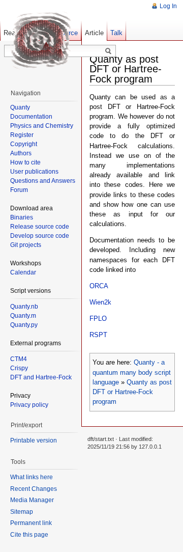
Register (22, 135)
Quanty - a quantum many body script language (132, 371)
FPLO (98, 318)
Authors (21, 153)
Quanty (20, 107)
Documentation (31, 116)
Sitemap (21, 511)
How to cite (25, 162)
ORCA (98, 286)
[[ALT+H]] (40, 40)
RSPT (98, 335)
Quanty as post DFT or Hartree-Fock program (132, 391)
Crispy (19, 368)
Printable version (33, 440)
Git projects (25, 245)
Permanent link (31, 523)
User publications (34, 171)
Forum (19, 190)
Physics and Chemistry (41, 125)
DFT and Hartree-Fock (41, 377)
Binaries (21, 217)
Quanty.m (23, 315)
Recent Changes (33, 488)
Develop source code (39, 235)
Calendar (23, 272)
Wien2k (100, 302)
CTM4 (18, 359)
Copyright (23, 144)
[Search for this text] (108, 51)
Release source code (39, 226)
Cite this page (29, 534)
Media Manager (32, 500)
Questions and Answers (42, 180)
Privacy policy (29, 404)
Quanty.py (24, 324)
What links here (31, 477)
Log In (168, 6)
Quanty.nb (24, 306)
